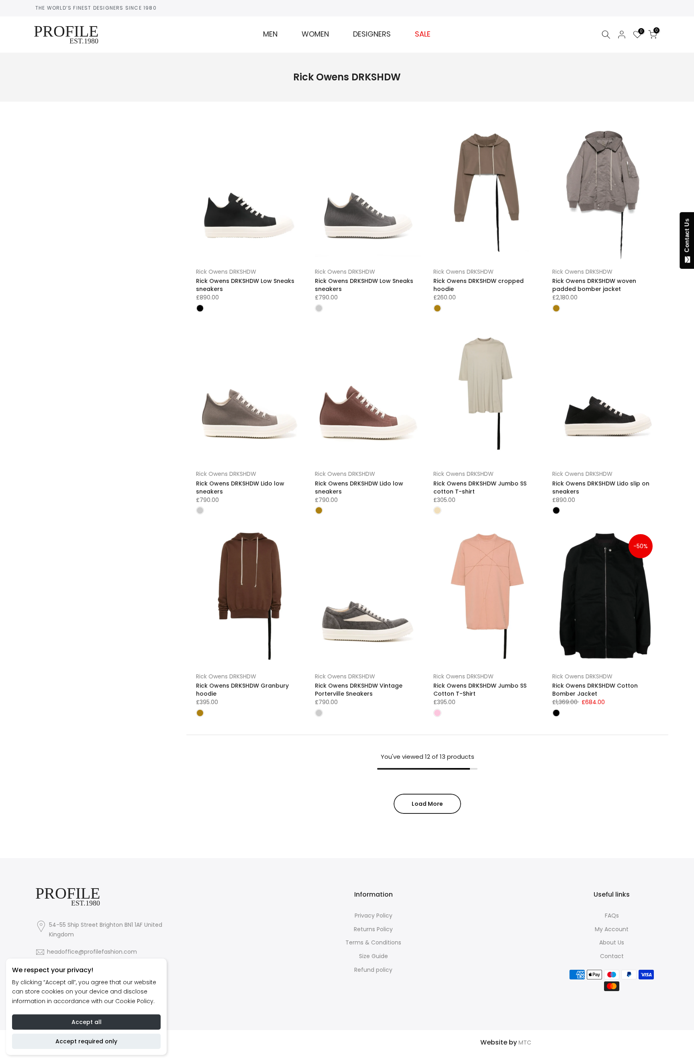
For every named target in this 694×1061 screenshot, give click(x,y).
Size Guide (373, 956)
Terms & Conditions (373, 942)
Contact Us (686, 237)
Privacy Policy (373, 915)
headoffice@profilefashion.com (92, 952)
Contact (612, 956)
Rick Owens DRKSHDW (226, 272)
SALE (423, 34)
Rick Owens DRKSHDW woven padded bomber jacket (594, 285)
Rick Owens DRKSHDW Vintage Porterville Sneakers (358, 690)
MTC (524, 1042)
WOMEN (315, 34)
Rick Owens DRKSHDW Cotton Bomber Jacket (595, 690)
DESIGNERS (372, 34)
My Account (612, 929)
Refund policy (373, 970)
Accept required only (86, 1041)
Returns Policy (373, 929)
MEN (270, 34)
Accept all (86, 1022)
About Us (611, 942)
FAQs (612, 915)
